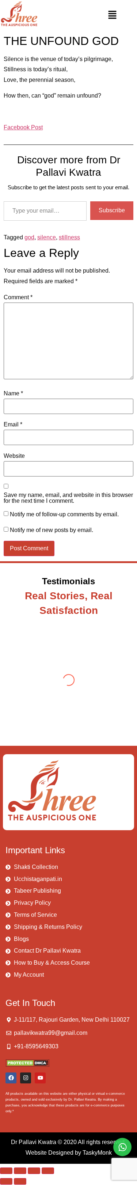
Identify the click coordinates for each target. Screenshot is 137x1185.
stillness (69, 237)
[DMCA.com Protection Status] (27, 1065)
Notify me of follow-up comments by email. (64, 514)
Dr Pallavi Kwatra (33, 1142)
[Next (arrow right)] (20, 1181)
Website (14, 456)
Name (13, 393)
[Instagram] (25, 1077)
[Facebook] (10, 1077)
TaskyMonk (97, 1153)
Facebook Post (23, 127)
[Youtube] (40, 1077)
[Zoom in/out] (6, 1170)
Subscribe (112, 210)
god (29, 237)
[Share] (34, 1170)
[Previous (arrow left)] (6, 1181)
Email (13, 425)
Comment (18, 297)
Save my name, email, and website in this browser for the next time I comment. (68, 498)
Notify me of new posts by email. (51, 530)
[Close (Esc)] (48, 1170)
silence (46, 237)
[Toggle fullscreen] (20, 1170)
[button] (112, 15)
